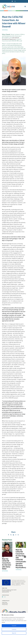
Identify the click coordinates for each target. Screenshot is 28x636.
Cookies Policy (5, 603)
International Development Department (10, 38)
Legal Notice (4, 602)
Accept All (14, 625)
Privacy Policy (5, 604)
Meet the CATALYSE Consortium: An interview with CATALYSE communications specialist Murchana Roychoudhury (21, 558)
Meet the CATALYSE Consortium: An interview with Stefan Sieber (6, 564)
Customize (14, 629)
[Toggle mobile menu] (25, 6)
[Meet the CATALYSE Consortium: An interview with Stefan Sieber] (7, 542)
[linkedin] (2, 596)
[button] (3, 557)
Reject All (14, 633)
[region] (14, 624)
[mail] (4, 596)
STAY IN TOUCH (5, 595)
